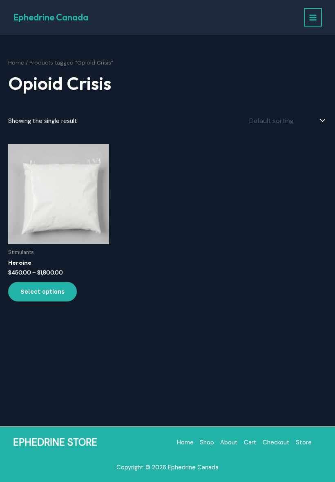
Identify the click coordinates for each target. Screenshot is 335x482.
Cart (250, 442)
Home (16, 62)
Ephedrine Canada (50, 17)
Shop (207, 442)
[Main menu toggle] (313, 17)
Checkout (276, 442)
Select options (42, 291)
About (229, 442)
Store (304, 442)
